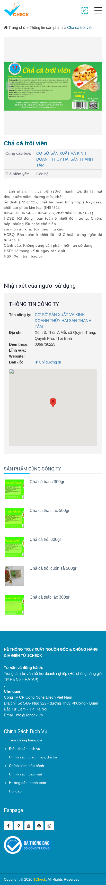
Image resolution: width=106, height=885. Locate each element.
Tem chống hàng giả (25, 740)
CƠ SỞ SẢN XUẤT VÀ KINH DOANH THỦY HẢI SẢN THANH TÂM (64, 159)
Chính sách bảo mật (25, 774)
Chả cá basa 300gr (47, 481)
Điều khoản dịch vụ (24, 749)
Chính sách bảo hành (26, 766)
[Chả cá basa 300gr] (14, 489)
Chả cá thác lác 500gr (49, 510)
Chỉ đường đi (49, 362)
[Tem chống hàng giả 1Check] (18, 825)
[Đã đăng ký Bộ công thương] (27, 844)
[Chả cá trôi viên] (53, 86)
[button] (53, 403)
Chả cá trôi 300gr (45, 539)
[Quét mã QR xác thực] (85, 11)
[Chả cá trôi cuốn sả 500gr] (14, 575)
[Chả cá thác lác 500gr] (14, 518)
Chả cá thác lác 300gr (49, 597)
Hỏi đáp (15, 791)
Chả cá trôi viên (80, 27)
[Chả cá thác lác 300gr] (14, 604)
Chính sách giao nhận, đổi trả (33, 757)
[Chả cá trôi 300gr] (14, 547)
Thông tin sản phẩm (46, 27)
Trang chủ (16, 27)
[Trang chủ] (16, 10)
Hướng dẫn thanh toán (27, 783)
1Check (39, 879)
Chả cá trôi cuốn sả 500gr (53, 568)
